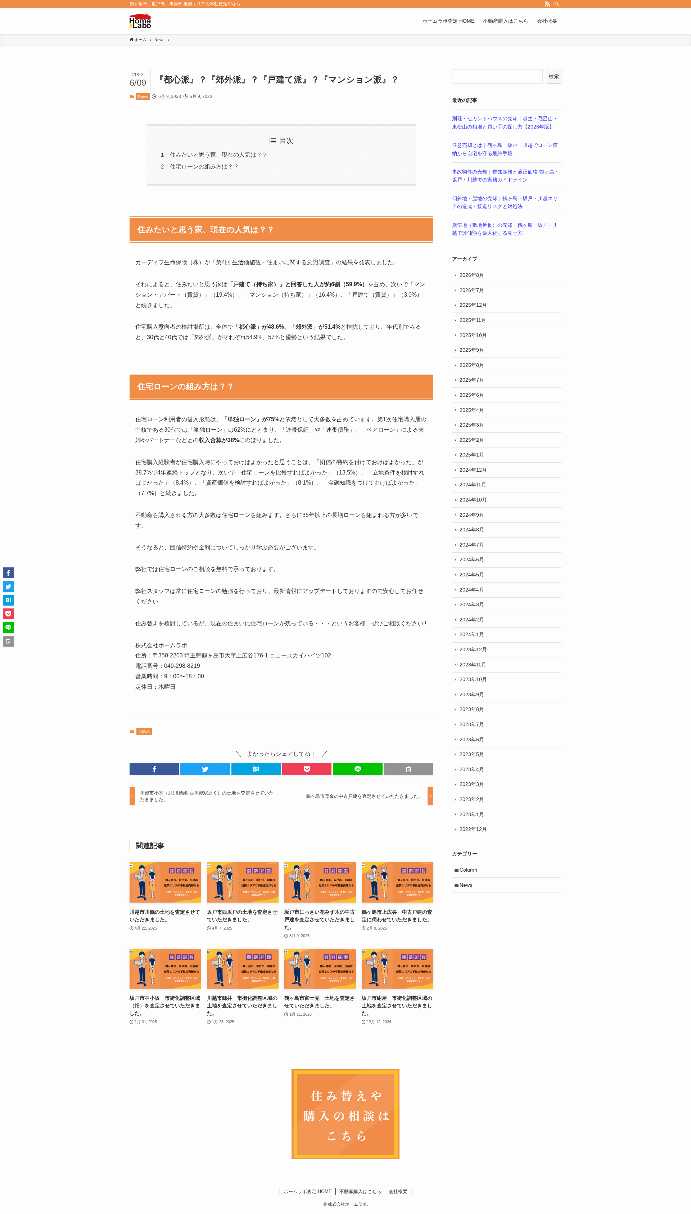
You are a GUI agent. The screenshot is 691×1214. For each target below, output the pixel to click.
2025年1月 (472, 455)
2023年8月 (472, 709)
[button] (154, 769)
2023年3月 (472, 784)
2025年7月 (472, 380)
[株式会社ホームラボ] (140, 21)
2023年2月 (472, 799)
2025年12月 (473, 305)
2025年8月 (472, 365)
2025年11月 (473, 320)
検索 (554, 76)
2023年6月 (472, 739)
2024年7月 (472, 545)
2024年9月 (472, 515)
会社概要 (398, 1191)
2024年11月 (473, 484)
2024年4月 (472, 590)
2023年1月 (472, 814)
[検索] (556, 4)
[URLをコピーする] (408, 769)
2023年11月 (473, 664)
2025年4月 (472, 410)
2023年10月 (473, 679)
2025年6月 (472, 395)
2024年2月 (472, 619)
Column (468, 870)
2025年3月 (472, 425)
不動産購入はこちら (360, 1191)
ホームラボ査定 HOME (308, 1191)
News (143, 96)
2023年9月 (472, 694)
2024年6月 (472, 559)
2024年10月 (473, 500)
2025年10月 (473, 335)
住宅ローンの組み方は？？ (204, 166)
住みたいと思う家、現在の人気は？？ (219, 155)
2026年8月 (472, 275)
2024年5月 (472, 574)
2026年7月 (472, 290)
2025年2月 (472, 440)
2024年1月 (472, 634)
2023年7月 (472, 724)
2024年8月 (472, 529)
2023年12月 (473, 649)
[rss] (547, 4)
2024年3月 (472, 604)
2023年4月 (472, 769)
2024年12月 (473, 470)
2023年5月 (472, 754)
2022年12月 (473, 829)
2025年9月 (472, 350)
